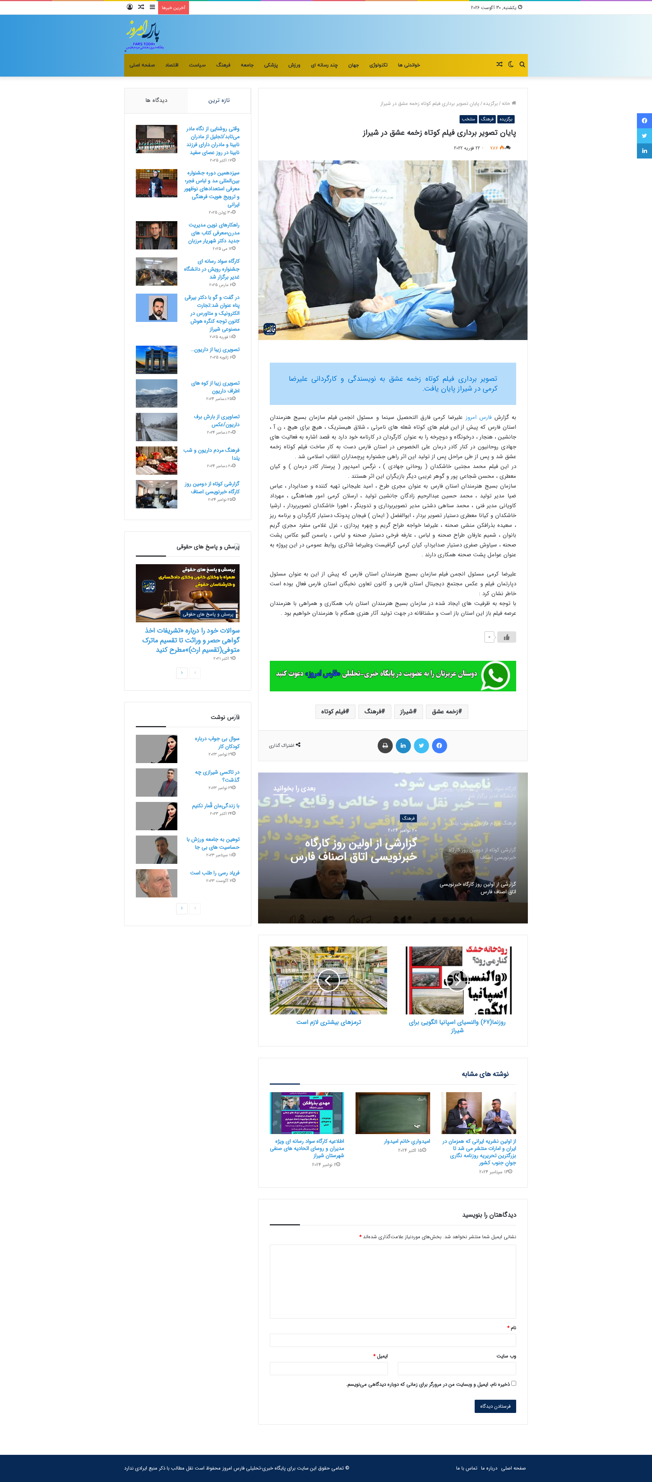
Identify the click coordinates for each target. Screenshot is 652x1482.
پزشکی (271, 65)
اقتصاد (171, 65)
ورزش (294, 65)
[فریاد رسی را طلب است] (156, 883)
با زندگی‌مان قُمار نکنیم (216, 806)
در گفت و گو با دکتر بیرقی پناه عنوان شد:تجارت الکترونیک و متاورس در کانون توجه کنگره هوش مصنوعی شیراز (212, 313)
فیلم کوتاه (333, 711)
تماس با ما (466, 1468)
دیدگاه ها (156, 100)
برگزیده (490, 104)
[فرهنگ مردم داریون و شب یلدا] (156, 460)
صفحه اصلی (142, 65)
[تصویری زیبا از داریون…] (156, 360)
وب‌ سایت (506, 1356)
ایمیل (380, 1356)
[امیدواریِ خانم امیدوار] (392, 1113)
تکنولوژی (378, 65)
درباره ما (489, 1468)
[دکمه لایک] (506, 637)
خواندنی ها (409, 65)
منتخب (468, 119)
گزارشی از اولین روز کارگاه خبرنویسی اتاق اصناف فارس (354, 849)
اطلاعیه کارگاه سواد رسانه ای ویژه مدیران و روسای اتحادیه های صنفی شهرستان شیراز (307, 1148)
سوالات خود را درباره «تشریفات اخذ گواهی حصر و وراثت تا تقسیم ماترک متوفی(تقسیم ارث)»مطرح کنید (191, 640)
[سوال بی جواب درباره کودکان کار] (156, 749)
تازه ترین (219, 100)
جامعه (247, 65)
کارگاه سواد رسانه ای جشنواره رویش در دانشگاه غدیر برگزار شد (212, 269)
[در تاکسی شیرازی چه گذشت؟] (156, 782)
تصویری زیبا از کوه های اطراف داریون (215, 387)
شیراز (406, 711)
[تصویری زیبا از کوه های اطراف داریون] (156, 393)
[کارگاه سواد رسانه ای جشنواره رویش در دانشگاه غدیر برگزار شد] (156, 271)
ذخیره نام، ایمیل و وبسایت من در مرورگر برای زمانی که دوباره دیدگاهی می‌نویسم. (428, 1384)
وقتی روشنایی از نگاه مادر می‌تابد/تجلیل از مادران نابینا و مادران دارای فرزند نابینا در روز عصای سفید (213, 141)
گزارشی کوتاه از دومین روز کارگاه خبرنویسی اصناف (212, 488)
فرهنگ (223, 65)
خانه (507, 104)
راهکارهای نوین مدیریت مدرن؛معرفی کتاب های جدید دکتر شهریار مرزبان (214, 233)
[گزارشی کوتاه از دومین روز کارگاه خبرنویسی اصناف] (156, 494)
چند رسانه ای (324, 65)
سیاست (197, 65)
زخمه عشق (445, 711)
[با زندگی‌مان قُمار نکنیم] (156, 816)
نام (511, 1328)
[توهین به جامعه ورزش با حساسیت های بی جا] (156, 850)
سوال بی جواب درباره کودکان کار (217, 742)
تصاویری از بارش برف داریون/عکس (217, 420)
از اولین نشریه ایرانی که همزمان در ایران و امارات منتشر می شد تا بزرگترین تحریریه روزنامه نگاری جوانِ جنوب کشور (479, 1152)
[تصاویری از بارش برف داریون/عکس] (156, 427)
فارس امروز (480, 417)
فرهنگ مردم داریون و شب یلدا (211, 454)
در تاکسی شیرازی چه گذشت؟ (217, 776)
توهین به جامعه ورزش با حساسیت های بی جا (213, 843)
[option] (393, 848)
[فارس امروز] (144, 34)
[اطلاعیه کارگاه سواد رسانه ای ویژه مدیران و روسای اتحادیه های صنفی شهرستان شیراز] (307, 1113)
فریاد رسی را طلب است (215, 873)
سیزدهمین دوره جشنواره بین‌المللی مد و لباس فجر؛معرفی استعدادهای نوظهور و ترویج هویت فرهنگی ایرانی (212, 189)
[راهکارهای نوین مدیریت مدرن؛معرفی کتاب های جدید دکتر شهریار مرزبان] (156, 235)
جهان (353, 65)
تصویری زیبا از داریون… (215, 349)
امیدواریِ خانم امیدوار (407, 1141)
